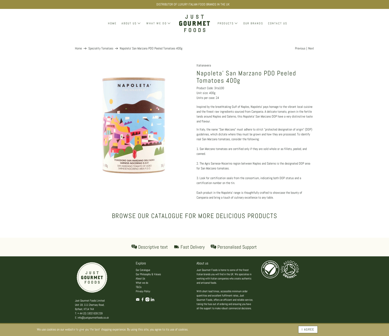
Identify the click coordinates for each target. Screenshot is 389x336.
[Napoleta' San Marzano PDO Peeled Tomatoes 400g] (133, 122)
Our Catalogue (143, 270)
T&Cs (138, 287)
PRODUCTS (226, 23)
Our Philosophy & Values (148, 274)
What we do (142, 283)
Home (78, 48)
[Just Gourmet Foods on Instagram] (147, 300)
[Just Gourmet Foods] (194, 23)
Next (311, 48)
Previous (300, 48)
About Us (140, 278)
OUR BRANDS (253, 23)
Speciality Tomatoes (100, 48)
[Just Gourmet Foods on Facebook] (142, 300)
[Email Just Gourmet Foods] (138, 300)
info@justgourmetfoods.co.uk (93, 317)
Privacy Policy (143, 291)
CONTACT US (277, 23)
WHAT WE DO (156, 23)
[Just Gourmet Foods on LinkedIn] (152, 300)
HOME (112, 23)
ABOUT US (129, 23)
